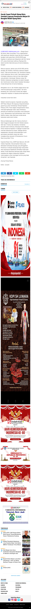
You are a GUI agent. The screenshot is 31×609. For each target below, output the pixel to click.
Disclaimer (16, 604)
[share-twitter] (15, 173)
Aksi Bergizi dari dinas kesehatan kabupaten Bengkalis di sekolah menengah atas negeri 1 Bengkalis (12, 552)
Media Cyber (22, 604)
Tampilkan (27, 184)
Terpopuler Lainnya (15, 575)
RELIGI (17, 591)
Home (7, 604)
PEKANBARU (18, 587)
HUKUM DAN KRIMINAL (17, 7)
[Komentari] (27, 173)
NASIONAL (27, 7)
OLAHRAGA (3, 587)
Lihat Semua (15, 192)
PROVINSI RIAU (4, 591)
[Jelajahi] (29, 2)
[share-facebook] (9, 173)
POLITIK (17, 589)
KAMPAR (3, 585)
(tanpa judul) (6, 567)
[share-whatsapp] (21, 173)
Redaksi (11, 604)
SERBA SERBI (4, 593)
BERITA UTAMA (6, 7)
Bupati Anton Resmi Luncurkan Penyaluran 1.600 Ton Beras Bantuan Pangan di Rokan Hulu (12, 560)
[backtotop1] (29, 607)
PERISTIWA (3, 589)
